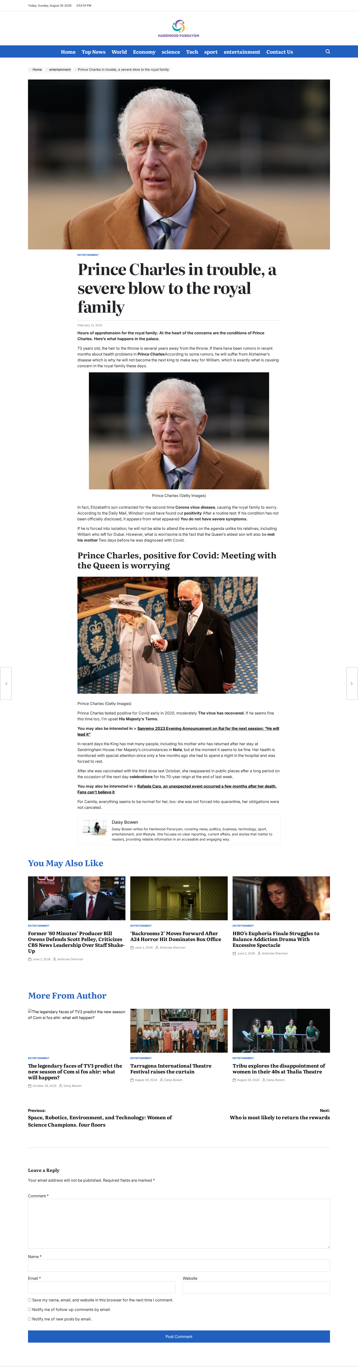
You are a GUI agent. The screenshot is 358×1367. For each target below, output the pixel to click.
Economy (144, 51)
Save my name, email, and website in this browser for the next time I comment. (102, 1300)
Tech (192, 51)
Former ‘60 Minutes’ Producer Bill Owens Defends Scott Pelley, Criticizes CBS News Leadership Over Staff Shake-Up (76, 941)
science (171, 51)
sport (211, 51)
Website (190, 1278)
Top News (93, 51)
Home (68, 51)
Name (35, 1256)
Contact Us (279, 51)
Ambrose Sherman (70, 959)
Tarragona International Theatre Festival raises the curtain (170, 1068)
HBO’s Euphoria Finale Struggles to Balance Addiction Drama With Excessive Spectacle (276, 938)
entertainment (242, 51)
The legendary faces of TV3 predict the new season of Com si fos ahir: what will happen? (75, 1071)
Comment (38, 1195)
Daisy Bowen (73, 1086)
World (119, 51)
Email (34, 1278)
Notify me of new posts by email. (62, 1319)
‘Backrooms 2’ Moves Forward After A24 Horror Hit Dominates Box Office (175, 935)
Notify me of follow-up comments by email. (71, 1309)
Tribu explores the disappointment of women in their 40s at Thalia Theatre (279, 1068)
